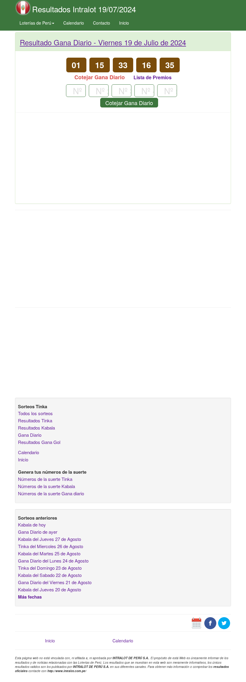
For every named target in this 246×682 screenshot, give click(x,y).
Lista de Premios (153, 77)
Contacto (101, 23)
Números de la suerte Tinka (45, 479)
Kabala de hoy (32, 524)
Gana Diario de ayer (37, 532)
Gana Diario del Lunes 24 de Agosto (53, 560)
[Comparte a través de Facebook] (210, 623)
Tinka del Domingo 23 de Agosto (50, 568)
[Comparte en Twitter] (224, 623)
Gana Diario (29, 435)
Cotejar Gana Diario (129, 103)
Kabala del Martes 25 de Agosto (49, 553)
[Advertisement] (123, 160)
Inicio (124, 23)
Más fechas (30, 596)
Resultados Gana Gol (39, 442)
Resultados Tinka (35, 420)
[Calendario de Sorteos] (196, 623)
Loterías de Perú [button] (35, 23)
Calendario (73, 23)
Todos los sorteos (35, 413)
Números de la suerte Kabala (46, 486)
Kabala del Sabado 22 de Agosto (50, 575)
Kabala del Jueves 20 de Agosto (49, 589)
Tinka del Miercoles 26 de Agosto (50, 546)
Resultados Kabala (36, 427)
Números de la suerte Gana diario (51, 493)
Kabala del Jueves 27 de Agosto (49, 539)
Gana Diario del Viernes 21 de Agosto (55, 582)
